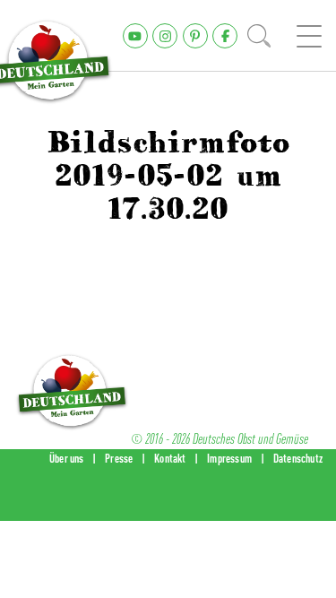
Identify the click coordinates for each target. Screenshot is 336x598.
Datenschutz (298, 458)
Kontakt (169, 458)
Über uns (66, 458)
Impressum (229, 458)
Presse (119, 458)
